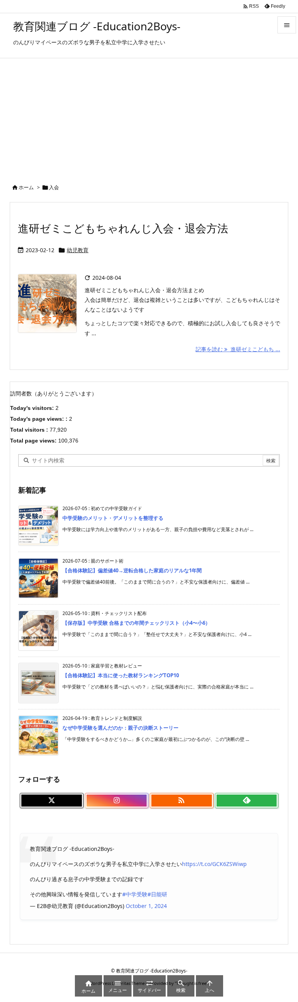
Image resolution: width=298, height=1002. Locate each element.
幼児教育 (77, 250)
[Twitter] (51, 800)
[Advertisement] (149, 116)
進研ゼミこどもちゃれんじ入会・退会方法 (123, 228)
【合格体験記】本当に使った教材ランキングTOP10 (120, 675)
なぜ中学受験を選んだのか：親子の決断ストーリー (120, 727)
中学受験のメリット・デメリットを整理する (112, 517)
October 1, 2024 (146, 906)
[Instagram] (116, 800)
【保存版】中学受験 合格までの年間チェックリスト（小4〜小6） (136, 622)
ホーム (26, 187)
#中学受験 (134, 894)
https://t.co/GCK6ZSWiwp (214, 864)
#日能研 (157, 894)
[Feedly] (246, 800)
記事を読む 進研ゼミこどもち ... (238, 349)
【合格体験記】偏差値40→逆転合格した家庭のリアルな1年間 (132, 570)
